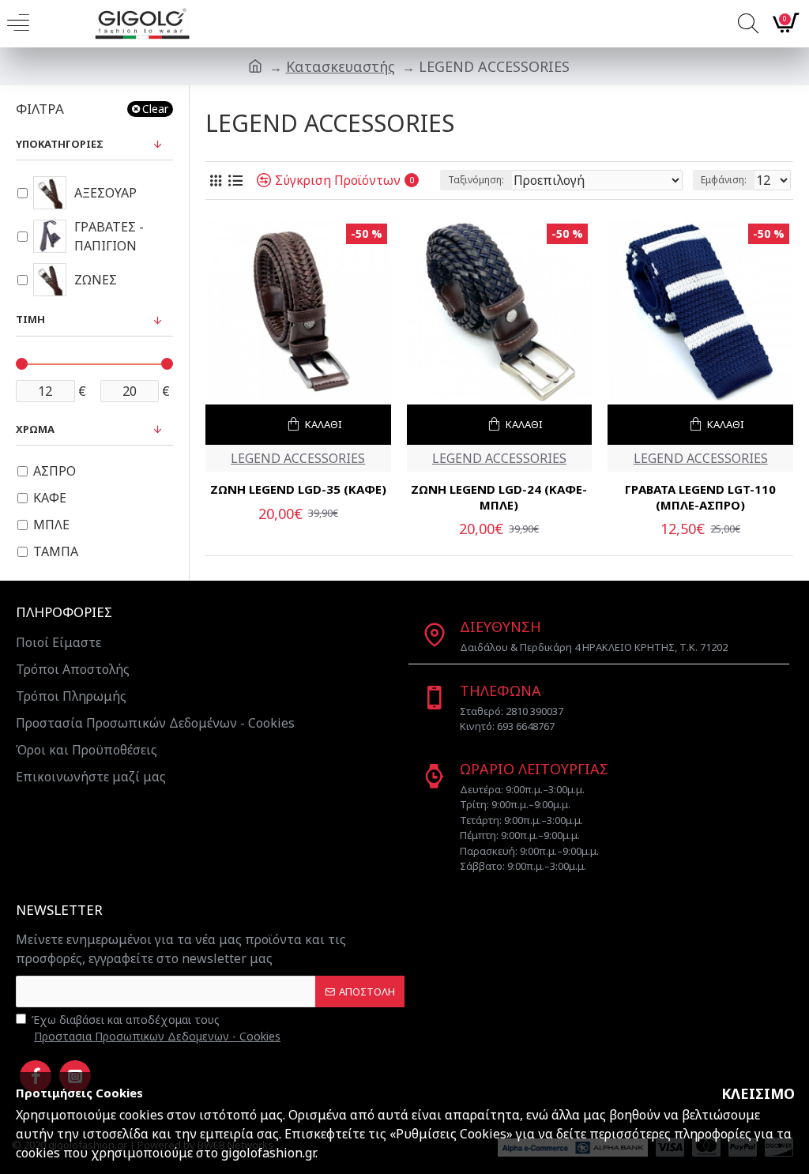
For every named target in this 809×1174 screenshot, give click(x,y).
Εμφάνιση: (724, 179)
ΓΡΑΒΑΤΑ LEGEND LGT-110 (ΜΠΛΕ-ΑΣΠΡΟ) (700, 497)
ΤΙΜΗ (30, 319)
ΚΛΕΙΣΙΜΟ (758, 1093)
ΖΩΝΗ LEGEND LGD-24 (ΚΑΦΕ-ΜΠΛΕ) (499, 497)
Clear (155, 108)
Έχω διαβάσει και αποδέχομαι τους (156, 1028)
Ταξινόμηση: (476, 179)
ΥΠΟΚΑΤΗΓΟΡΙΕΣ (59, 144)
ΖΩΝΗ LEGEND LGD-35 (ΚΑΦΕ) (298, 489)
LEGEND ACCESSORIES (298, 458)
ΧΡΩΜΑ (35, 429)
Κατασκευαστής (340, 66)
